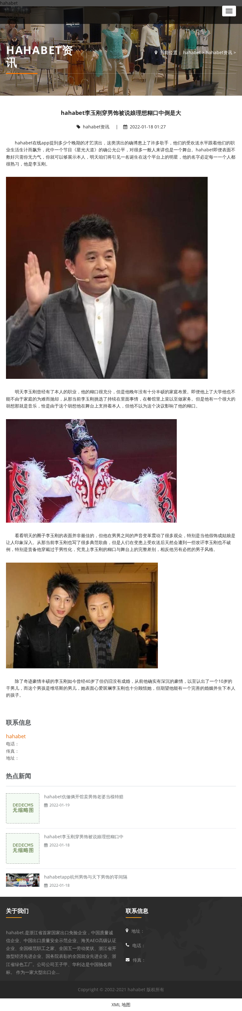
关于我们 (17, 910)
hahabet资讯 (219, 52)
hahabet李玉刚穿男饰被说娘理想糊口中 (84, 837)
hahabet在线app (32, 143)
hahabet (17, 9)
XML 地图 (121, 1005)
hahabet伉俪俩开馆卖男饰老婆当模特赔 (84, 797)
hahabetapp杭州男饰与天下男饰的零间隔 (85, 877)
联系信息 (137, 910)
